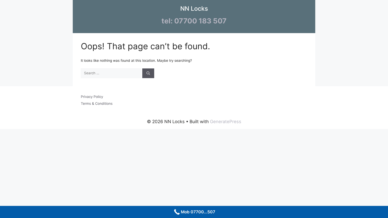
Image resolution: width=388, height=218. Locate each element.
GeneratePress (225, 121)
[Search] (148, 73)
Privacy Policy (92, 97)
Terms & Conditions (97, 104)
